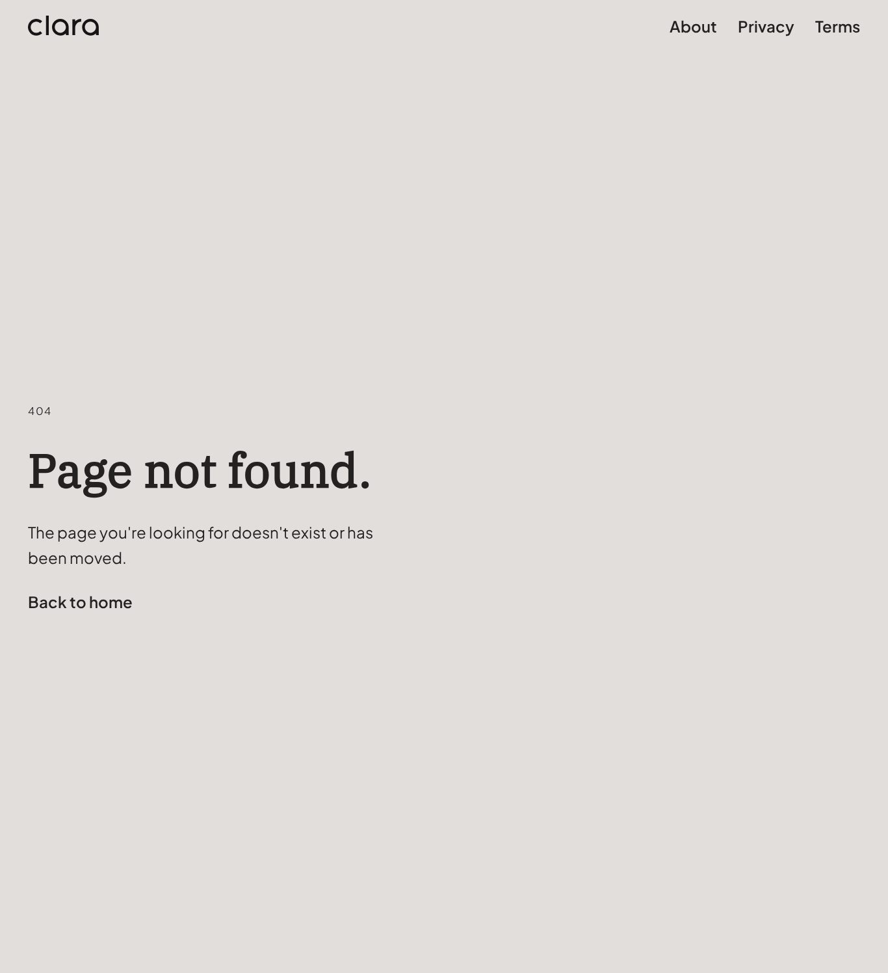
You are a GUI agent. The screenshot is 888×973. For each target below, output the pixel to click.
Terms (837, 26)
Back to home (80, 601)
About (693, 26)
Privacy (766, 26)
